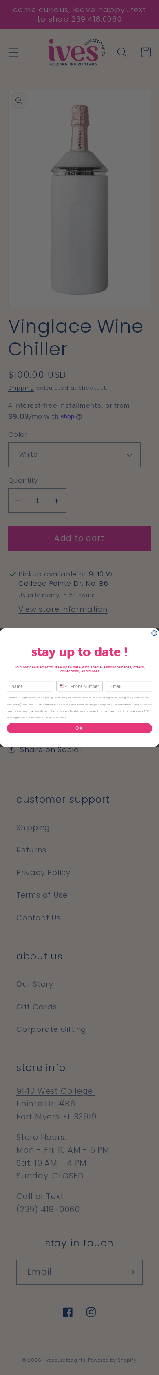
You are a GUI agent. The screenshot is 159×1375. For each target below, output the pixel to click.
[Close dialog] (154, 633)
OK (79, 728)
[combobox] (62, 686)
